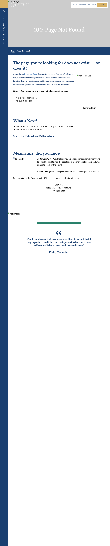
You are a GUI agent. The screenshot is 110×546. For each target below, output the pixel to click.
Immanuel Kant (30, 74)
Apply (75, 5)
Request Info (84, 5)
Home (13, 51)
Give (102, 5)
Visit (94, 5)
